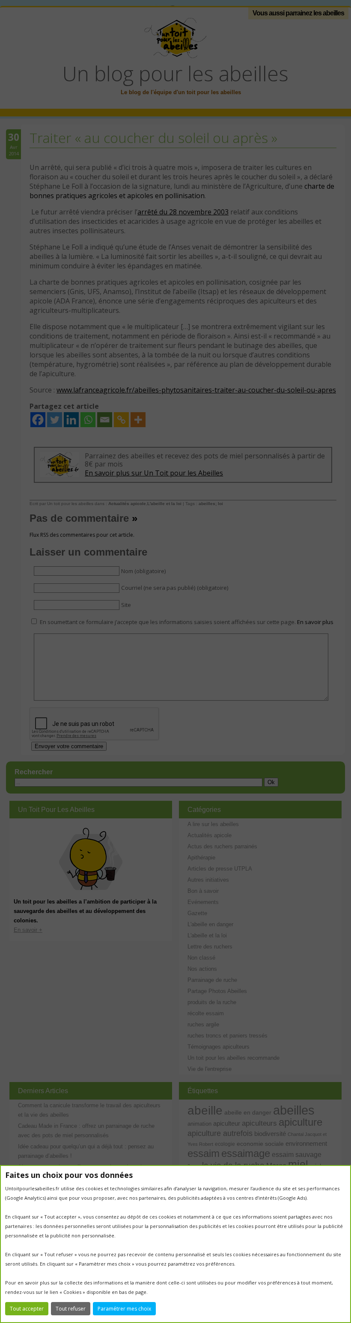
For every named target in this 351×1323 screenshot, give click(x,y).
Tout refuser (71, 1308)
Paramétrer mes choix (124, 1308)
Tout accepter (27, 1308)
